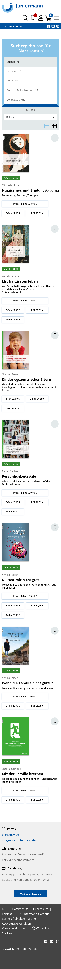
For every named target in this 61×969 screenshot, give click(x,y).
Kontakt (7, 914)
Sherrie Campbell (12, 769)
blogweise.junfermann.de (19, 840)
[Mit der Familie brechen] (15, 736)
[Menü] (56, 19)
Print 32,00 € (13, 398)
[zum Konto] (41, 19)
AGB (5, 909)
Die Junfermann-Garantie (33, 914)
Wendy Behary (10, 276)
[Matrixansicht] (54, 126)
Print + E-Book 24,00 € (25, 790)
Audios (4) (12, 80)
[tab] (30, 62)
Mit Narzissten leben (20, 281)
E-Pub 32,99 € (13, 605)
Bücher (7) (13, 62)
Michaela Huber (11, 185)
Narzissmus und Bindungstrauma (30, 190)
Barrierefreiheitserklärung (19, 918)
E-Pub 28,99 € (13, 502)
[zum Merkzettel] (33, 19)
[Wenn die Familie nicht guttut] (15, 645)
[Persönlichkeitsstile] (15, 438)
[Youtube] (53, 26)
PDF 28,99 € (37, 502)
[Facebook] (48, 26)
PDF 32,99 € (37, 605)
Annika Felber (10, 574)
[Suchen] (25, 19)
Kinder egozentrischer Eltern (26, 379)
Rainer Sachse (10, 471)
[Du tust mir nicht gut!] (15, 542)
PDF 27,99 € (37, 213)
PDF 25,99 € (37, 705)
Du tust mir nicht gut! (20, 579)
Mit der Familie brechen (22, 773)
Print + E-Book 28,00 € (25, 203)
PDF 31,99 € (13, 408)
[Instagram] (57, 26)
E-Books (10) (14, 71)
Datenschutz (20, 909)
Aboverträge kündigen (17, 923)
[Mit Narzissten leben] (15, 243)
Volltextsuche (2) (16, 99)
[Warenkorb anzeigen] (48, 19)
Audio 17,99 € (13, 319)
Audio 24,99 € (13, 511)
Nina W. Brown (10, 374)
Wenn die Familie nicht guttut (27, 682)
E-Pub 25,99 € (13, 705)
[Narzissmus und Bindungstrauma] (15, 152)
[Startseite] (22, 7)
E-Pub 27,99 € (13, 213)
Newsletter (15, 26)
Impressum (41, 909)
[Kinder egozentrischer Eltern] (15, 350)
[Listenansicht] (46, 126)
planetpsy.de (10, 834)
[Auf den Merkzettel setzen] (57, 138)
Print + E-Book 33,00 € (25, 596)
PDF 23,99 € (37, 799)
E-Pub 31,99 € (37, 398)
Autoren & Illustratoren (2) (22, 90)
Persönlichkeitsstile (19, 476)
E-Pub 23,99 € (13, 799)
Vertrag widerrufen (14, 928)
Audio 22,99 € (13, 614)
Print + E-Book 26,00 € (25, 696)
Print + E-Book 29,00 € (25, 492)
